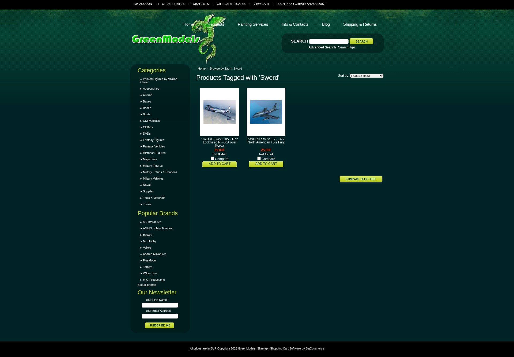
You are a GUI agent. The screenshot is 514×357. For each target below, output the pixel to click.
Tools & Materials (154, 197)
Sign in (283, 3)
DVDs (147, 133)
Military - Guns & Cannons (160, 172)
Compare (222, 159)
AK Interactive (152, 221)
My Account (144, 3)
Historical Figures (154, 152)
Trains (147, 204)
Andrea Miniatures (155, 254)
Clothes (148, 127)
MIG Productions (154, 279)
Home (202, 68)
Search (299, 41)
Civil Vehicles (151, 120)
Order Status (173, 3)
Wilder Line (150, 273)
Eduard (147, 234)
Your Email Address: (159, 310)
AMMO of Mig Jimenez (157, 228)
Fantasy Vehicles (154, 146)
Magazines (150, 159)
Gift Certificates (231, 3)
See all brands (147, 284)
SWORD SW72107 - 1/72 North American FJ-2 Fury (266, 141)
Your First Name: (157, 299)
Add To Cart (219, 163)
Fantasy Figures (153, 140)
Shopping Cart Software (285, 348)
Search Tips (347, 47)
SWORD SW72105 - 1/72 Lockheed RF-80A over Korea (219, 142)
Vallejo (147, 247)
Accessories (151, 88)
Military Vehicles (153, 178)
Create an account (310, 3)
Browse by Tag (219, 68)
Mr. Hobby (149, 241)
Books (147, 107)
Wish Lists (200, 3)
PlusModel (149, 260)
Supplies (148, 191)
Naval (146, 185)
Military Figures (153, 165)
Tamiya (147, 266)
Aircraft (147, 95)
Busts (146, 114)
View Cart (262, 3)
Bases (147, 101)
